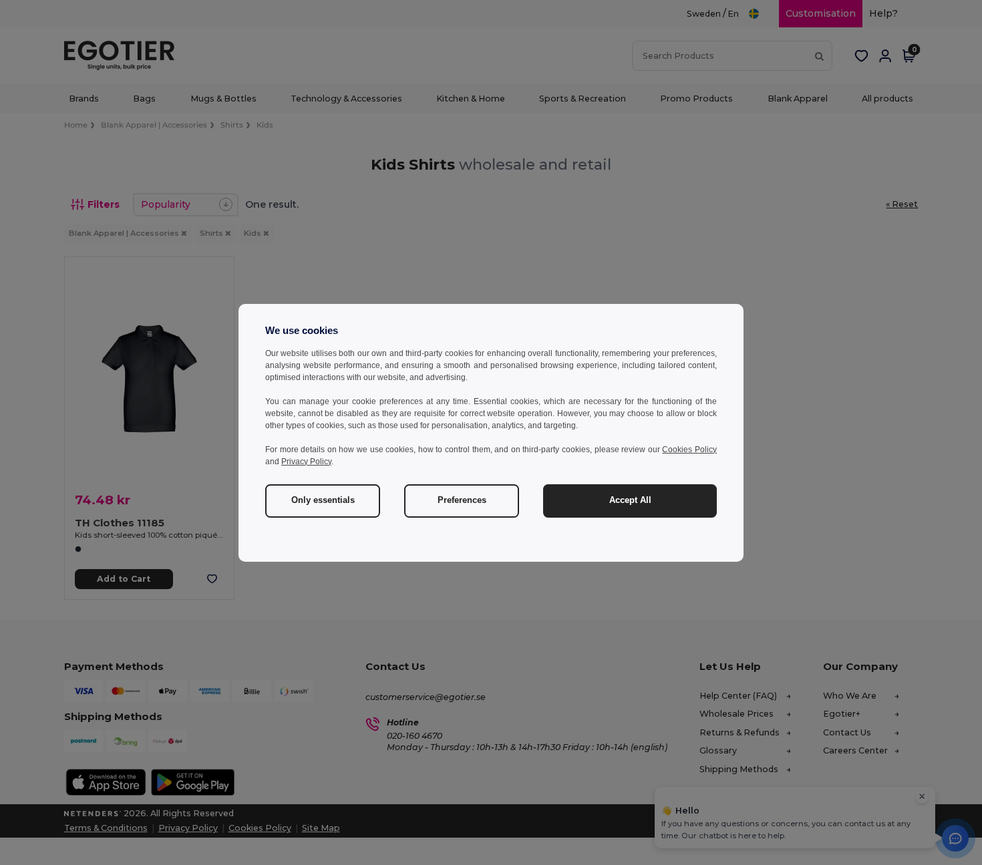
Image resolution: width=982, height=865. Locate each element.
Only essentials (323, 500)
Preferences (462, 500)
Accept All (630, 500)
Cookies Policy (689, 449)
